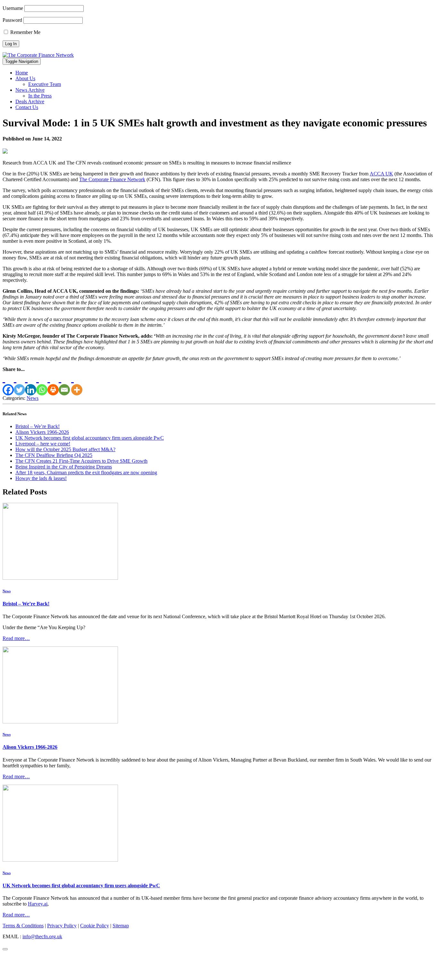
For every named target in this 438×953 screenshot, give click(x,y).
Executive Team (44, 84)
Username (13, 8)
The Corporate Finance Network (112, 179)
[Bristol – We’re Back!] (60, 578)
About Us (25, 78)
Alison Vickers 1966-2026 (42, 432)
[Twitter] (19, 383)
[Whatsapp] (41, 383)
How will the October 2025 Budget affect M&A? (65, 449)
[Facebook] (8, 383)
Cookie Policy (94, 925)
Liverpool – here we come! (42, 443)
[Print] (53, 383)
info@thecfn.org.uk (42, 936)
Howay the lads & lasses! (41, 478)
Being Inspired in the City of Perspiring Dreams (63, 466)
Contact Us (26, 107)
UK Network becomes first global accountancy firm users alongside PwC (89, 438)
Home (21, 72)
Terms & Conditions (23, 925)
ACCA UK (381, 173)
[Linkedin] (30, 383)
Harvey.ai (37, 904)
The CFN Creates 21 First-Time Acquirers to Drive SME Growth (81, 461)
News (32, 398)
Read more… (16, 638)
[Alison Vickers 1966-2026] (60, 721)
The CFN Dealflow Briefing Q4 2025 (53, 455)
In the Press (40, 95)
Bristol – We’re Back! (37, 426)
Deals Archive (29, 101)
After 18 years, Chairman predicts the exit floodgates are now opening (86, 472)
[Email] (64, 383)
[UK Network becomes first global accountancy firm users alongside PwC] (60, 860)
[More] (77, 383)
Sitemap (121, 925)
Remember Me (24, 32)
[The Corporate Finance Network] (38, 55)
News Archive (30, 90)
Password (12, 20)
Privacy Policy (62, 925)
